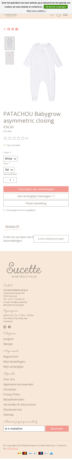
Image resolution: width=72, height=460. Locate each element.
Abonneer (57, 428)
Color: (7, 152)
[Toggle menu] (65, 14)
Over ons (9, 379)
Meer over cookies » (36, 11)
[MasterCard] (24, 453)
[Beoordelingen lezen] (14, 138)
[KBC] (51, 453)
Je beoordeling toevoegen (51, 238)
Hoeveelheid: (10, 174)
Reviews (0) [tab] (12, 226)
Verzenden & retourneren (19, 404)
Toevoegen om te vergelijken (21, 210)
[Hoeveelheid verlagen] (6, 180)
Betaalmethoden (13, 399)
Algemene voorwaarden (18, 384)
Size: (6, 163)
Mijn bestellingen (14, 361)
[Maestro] (41, 453)
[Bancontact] (35, 453)
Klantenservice (12, 409)
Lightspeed (12, 448)
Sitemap (8, 414)
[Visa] (30, 453)
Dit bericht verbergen (56, 7)
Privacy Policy (11, 394)
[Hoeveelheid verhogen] (13, 180)
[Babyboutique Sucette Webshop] (10, 14)
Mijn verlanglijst (13, 367)
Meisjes (8, 344)
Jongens (8, 339)
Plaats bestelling (36, 203)
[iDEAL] (19, 453)
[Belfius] (46, 453)
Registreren (10, 356)
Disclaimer (9, 389)
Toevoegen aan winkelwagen (36, 189)
